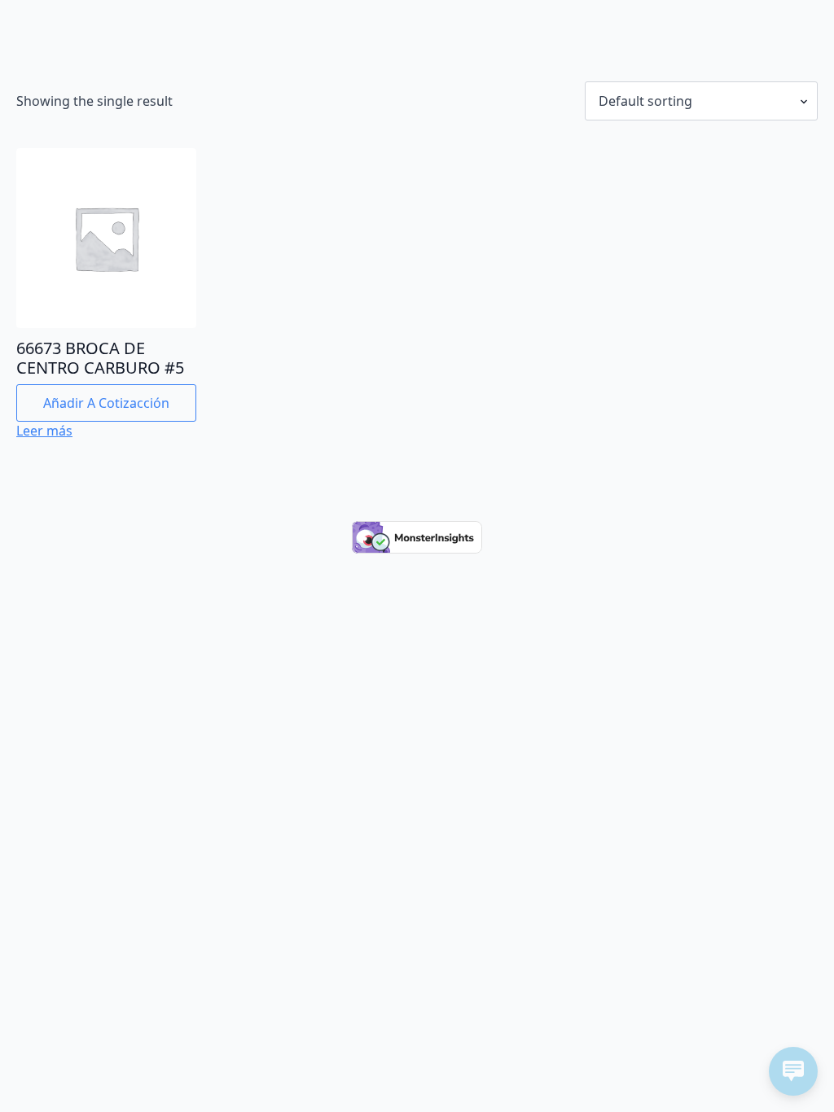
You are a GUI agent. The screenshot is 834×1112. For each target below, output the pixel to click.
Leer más (44, 431)
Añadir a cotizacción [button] (106, 403)
